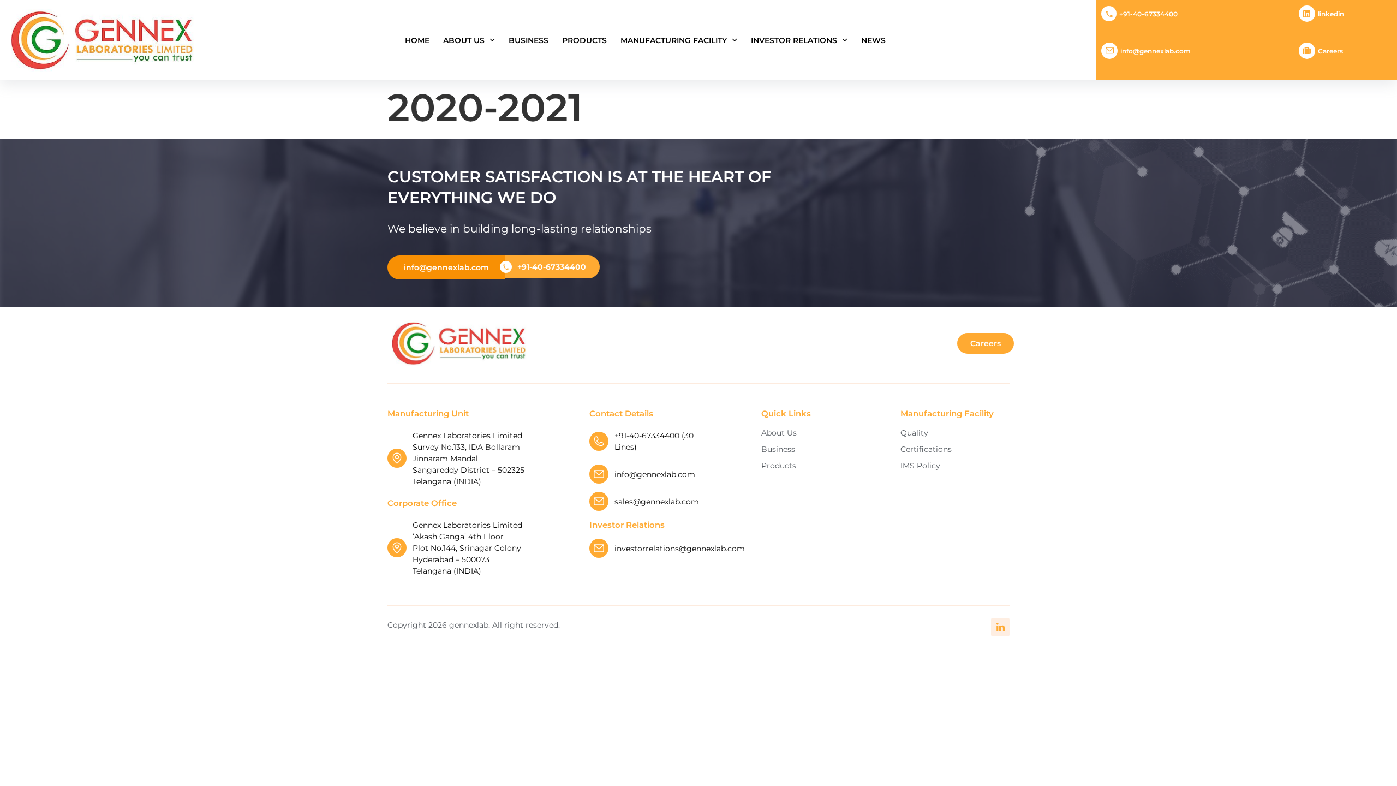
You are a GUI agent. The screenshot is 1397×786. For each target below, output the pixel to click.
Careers (1330, 51)
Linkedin (1331, 14)
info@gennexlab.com (1155, 51)
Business (528, 40)
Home (417, 40)
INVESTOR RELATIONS (794, 40)
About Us (464, 40)
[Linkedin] (1307, 13)
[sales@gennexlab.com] (598, 501)
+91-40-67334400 (1148, 14)
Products (584, 40)
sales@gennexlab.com (656, 502)
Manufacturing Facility (673, 40)
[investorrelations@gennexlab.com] (598, 548)
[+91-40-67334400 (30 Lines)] (598, 441)
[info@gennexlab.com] (1109, 51)
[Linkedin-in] (1000, 627)
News (873, 40)
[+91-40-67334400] (1109, 13)
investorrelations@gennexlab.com (679, 548)
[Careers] (1307, 51)
